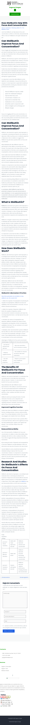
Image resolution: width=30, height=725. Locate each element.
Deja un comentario (6, 27)
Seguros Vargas (15, 7)
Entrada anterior (5, 577)
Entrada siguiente (24, 577)
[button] (15, 10)
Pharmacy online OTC (17, 27)
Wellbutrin (23, 481)
